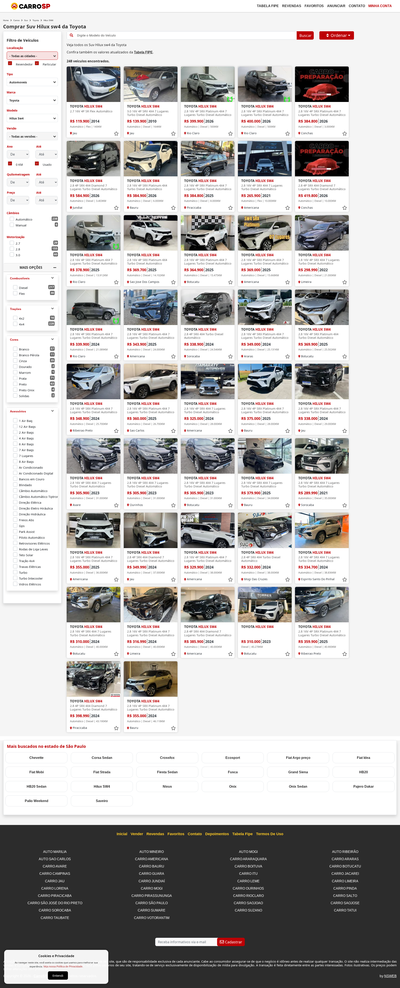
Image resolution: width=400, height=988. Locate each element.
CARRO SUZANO (248, 910)
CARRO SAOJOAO (248, 903)
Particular (49, 64)
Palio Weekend (36, 801)
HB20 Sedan (36, 786)
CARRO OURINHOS (248, 888)
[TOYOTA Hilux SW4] (265, 604)
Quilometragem (18, 174)
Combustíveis (20, 278)
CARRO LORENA (54, 888)
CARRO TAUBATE (55, 918)
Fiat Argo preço (298, 758)
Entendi (57, 975)
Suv (26, 20)
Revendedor (24, 64)
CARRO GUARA (151, 873)
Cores (14, 339)
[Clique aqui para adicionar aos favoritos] (116, 134)
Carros (16, 20)
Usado (47, 165)
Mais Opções (31, 267)
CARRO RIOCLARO (248, 896)
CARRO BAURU (151, 866)
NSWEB (390, 976)
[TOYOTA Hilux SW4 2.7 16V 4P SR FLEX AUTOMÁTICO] (93, 84)
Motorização (16, 237)
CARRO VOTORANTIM (151, 918)
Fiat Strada (101, 772)
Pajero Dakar (363, 786)
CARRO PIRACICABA (55, 896)
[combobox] (32, 55)
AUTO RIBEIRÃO (345, 852)
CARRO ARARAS (345, 859)
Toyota (35, 20)
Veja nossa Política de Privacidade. (63, 966)
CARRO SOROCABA (55, 910)
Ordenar (339, 35)
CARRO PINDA (345, 888)
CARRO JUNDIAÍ (152, 881)
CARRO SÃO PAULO (151, 903)
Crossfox (167, 758)
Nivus (167, 786)
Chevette (36, 758)
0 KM (19, 165)
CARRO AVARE (55, 866)
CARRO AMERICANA (151, 859)
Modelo (12, 110)
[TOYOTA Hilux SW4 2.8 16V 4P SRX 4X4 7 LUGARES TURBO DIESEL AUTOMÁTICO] (265, 158)
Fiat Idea (363, 758)
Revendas (291, 6)
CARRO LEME (248, 881)
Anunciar (336, 6)
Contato (357, 6)
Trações (15, 309)
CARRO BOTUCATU (345, 866)
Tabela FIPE (143, 52)
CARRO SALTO (345, 896)
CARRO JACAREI (345, 873)
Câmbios (13, 213)
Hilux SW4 (102, 786)
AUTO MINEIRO (151, 852)
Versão (11, 128)
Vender (137, 834)
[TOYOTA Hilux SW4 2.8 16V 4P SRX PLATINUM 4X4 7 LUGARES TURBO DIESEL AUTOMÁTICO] (208, 84)
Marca (11, 92)
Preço (11, 193)
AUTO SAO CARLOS (55, 859)
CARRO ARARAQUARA (248, 859)
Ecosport (232, 758)
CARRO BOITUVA (248, 866)
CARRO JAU (55, 881)
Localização (15, 48)
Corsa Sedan (102, 758)
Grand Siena (298, 772)
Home (6, 20)
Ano (10, 146)
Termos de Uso (269, 834)
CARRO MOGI (151, 888)
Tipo (10, 74)
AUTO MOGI (248, 852)
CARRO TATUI (345, 910)
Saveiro (102, 801)
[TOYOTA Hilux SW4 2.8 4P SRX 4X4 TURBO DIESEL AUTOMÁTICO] (208, 307)
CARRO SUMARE (151, 910)
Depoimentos (217, 834)
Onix (232, 786)
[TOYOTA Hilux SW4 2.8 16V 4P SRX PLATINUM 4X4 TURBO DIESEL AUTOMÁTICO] (151, 158)
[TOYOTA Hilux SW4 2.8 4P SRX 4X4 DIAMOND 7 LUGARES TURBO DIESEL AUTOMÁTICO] (93, 158)
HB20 (363, 772)
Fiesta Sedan (167, 772)
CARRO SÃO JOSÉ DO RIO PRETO (55, 903)
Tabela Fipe (268, 6)
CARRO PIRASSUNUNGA (151, 896)
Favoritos (314, 6)
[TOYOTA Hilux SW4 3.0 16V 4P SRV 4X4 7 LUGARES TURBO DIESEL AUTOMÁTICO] (151, 84)
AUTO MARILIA (55, 852)
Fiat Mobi (36, 772)
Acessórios (18, 411)
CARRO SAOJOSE (345, 903)
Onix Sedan (298, 786)
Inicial (122, 834)
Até (38, 146)
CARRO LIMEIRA (345, 881)
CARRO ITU (248, 873)
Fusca (233, 772)
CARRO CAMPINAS (54, 873)
